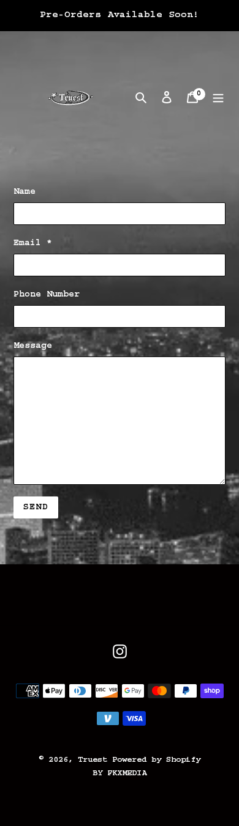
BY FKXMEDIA (119, 773)
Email (32, 243)
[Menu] (218, 98)
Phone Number (46, 294)
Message (32, 346)
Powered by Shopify (156, 760)
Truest (95, 760)
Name (24, 192)
